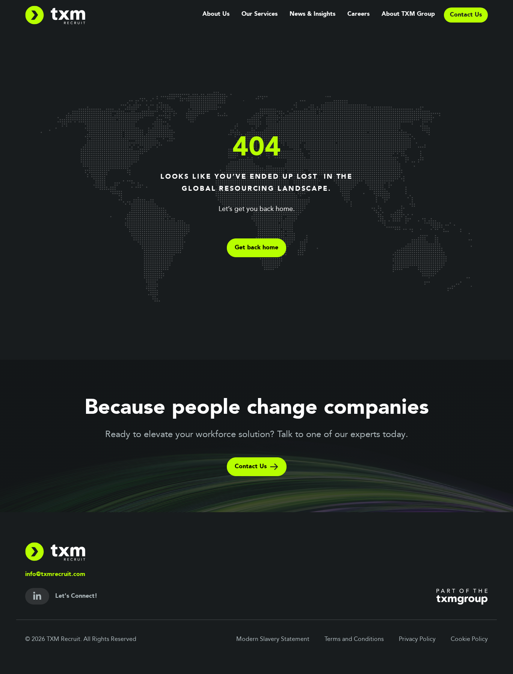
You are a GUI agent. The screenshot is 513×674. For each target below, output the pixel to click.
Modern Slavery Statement (272, 639)
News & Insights (312, 14)
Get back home (256, 248)
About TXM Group (408, 14)
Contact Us (251, 467)
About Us (215, 14)
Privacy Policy (417, 639)
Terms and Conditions (354, 639)
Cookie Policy (469, 639)
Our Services (259, 14)
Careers (358, 14)
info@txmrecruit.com (55, 574)
